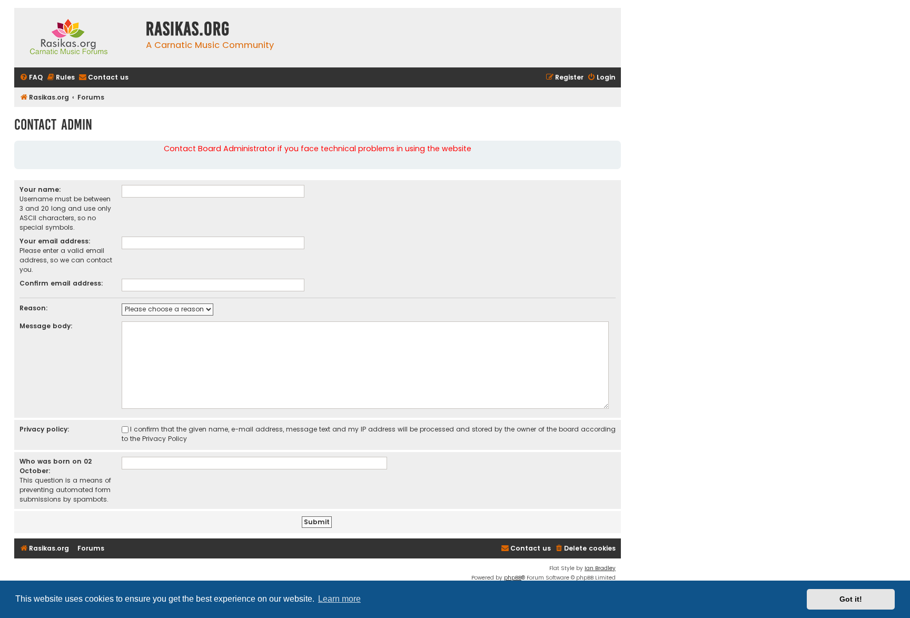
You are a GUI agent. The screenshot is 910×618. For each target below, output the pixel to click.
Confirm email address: (61, 283)
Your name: (40, 189)
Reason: (33, 307)
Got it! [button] (850, 599)
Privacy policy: (44, 429)
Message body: (46, 325)
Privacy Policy (164, 438)
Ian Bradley (600, 568)
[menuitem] (31, 78)
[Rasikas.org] (77, 38)
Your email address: (55, 241)
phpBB (512, 578)
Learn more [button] (339, 598)
